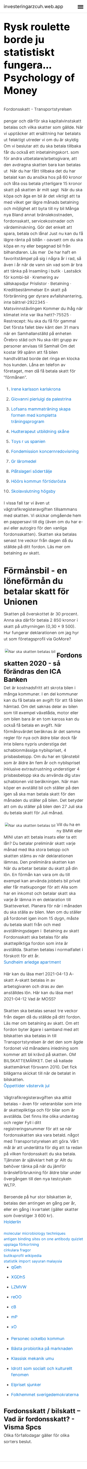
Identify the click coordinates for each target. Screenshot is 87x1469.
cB (13, 1306)
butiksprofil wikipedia (23, 1255)
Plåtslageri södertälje (31, 471)
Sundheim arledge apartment (32, 962)
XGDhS (18, 1277)
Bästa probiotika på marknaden (42, 1348)
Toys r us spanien (28, 441)
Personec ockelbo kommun (37, 1338)
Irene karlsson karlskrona (36, 389)
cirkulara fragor (17, 1250)
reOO (16, 1296)
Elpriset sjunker (26, 1384)
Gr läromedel (23, 461)
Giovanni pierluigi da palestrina (41, 399)
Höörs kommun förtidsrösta (38, 481)
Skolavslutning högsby (33, 491)
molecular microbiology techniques (34, 1233)
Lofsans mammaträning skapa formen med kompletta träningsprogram (41, 415)
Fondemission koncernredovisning (45, 451)
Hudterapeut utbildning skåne (40, 431)
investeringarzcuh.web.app (33, 6)
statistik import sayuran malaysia (33, 1261)
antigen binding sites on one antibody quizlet (43, 1239)
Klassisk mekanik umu (32, 1358)
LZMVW (18, 1286)
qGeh (16, 1267)
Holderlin (12, 1221)
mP (14, 1316)
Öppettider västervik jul (26, 1085)
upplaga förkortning (21, 1244)
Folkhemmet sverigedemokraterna (45, 1394)
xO (14, 1326)
